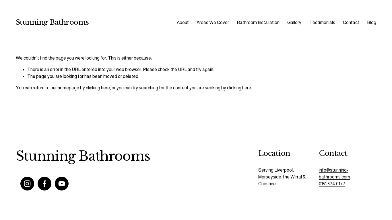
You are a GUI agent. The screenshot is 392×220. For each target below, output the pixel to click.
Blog (371, 22)
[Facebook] (44, 183)
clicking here (98, 87)
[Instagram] (27, 183)
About (183, 22)
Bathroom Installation (258, 22)
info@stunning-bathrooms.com (334, 173)
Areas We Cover (213, 22)
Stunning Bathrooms (52, 22)
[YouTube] (62, 183)
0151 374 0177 (332, 183)
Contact (351, 22)
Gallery (294, 22)
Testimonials (322, 22)
